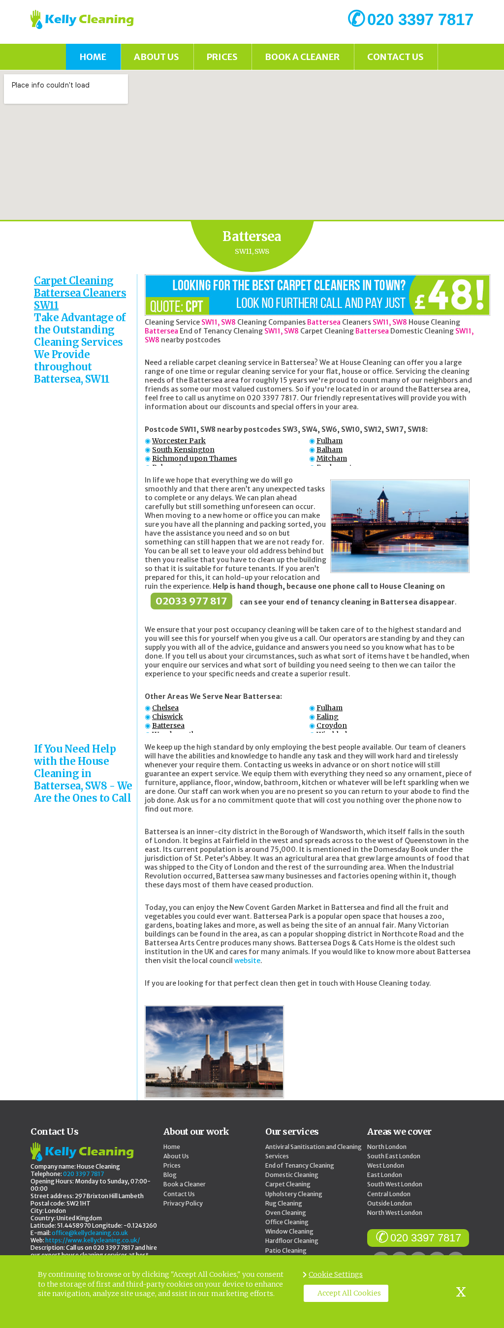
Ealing (327, 716)
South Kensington (183, 449)
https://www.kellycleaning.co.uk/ (92, 1240)
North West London (394, 1212)
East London (384, 1174)
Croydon (331, 725)
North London (387, 1146)
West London (385, 1165)
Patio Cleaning (286, 1250)
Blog (170, 1174)
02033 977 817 (191, 601)
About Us (156, 56)
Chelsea (165, 707)
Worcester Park (179, 440)
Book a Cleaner (302, 56)
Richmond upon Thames (194, 458)
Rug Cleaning (283, 1203)
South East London (393, 1156)
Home (93, 56)
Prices (222, 56)
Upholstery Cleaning (293, 1194)
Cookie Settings (336, 1274)
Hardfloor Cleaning (291, 1240)
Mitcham (331, 458)
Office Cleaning (287, 1222)
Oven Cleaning (285, 1212)
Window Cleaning (289, 1231)
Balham (329, 449)
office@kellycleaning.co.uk (90, 1233)
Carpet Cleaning (288, 1184)
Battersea (168, 725)
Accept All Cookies (349, 1293)
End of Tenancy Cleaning (299, 1165)
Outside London (389, 1203)
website (247, 960)
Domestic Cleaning (291, 1174)
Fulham (329, 440)
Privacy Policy (183, 1203)
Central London (388, 1194)
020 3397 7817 (425, 1238)
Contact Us (395, 56)
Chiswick (167, 716)
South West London (394, 1184)
